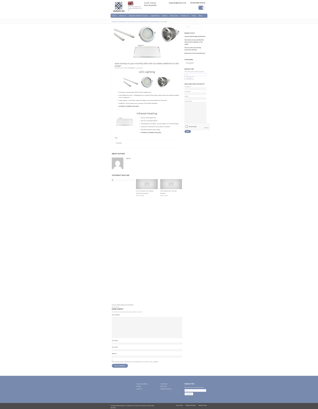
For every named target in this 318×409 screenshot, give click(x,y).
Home (114, 16)
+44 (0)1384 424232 (197, 3)
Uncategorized (139, 68)
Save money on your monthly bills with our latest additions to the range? (194, 42)
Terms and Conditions (142, 384)
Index (194, 16)
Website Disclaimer (191, 405)
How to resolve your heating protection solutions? (193, 48)
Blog (200, 16)
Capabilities (155, 16)
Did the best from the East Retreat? (195, 53)
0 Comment (131, 68)
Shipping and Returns (166, 389)
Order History (164, 384)
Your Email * (188, 91)
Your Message (188, 101)
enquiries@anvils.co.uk (177, 3)
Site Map (138, 386)
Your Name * (188, 86)
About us (122, 16)
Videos (164, 16)
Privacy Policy (179, 405)
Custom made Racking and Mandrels (122, 305)
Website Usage (203, 405)
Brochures (174, 16)
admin (117, 68)
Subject (186, 96)
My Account (163, 386)
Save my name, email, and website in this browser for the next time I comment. (135, 361)
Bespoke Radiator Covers (138, 16)
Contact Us (185, 16)
